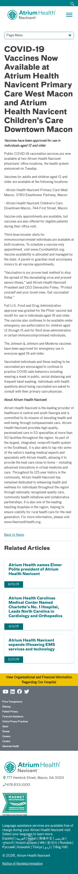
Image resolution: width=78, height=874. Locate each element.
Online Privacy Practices (15, 721)
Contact (6, 741)
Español (8, 838)
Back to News (14, 535)
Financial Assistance (12, 716)
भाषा (42, 843)
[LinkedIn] (12, 691)
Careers (6, 736)
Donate (6, 731)
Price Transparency (12, 702)
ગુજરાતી (8, 843)
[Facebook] (19, 691)
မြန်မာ (32, 838)
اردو (47, 847)
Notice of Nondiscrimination (22, 864)
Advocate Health (10, 746)
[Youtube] (5, 691)
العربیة (20, 838)
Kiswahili (23, 847)
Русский (8, 847)
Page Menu (14, 35)
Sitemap (6, 707)
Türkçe (37, 847)
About (5, 726)
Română (66, 843)
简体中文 (45, 838)
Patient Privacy (10, 712)
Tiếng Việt (60, 847)
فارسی (60, 838)
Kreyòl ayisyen (26, 843)
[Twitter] (27, 691)
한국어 (52, 843)
